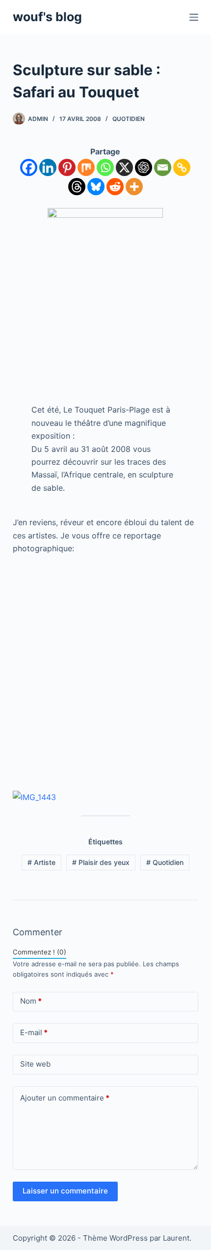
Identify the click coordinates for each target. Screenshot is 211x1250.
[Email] (162, 167)
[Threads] (76, 186)
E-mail (34, 1032)
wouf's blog (47, 16)
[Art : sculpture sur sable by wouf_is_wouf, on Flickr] (34, 796)
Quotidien (128, 118)
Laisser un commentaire (65, 1190)
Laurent (176, 1238)
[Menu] (193, 17)
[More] (134, 186)
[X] (124, 167)
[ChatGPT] (143, 167)
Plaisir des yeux (101, 862)
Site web (35, 1064)
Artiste (41, 862)
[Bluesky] (96, 186)
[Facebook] (28, 167)
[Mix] (86, 167)
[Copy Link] (181, 167)
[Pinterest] (67, 167)
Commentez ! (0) (39, 952)
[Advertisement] (105, 672)
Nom (31, 1001)
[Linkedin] (47, 167)
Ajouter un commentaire (64, 1097)
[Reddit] (115, 186)
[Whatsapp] (105, 167)
